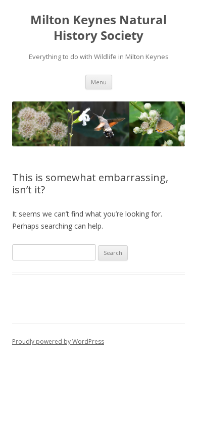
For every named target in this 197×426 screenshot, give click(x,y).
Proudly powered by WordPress (58, 341)
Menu (99, 82)
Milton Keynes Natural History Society (98, 27)
